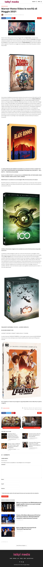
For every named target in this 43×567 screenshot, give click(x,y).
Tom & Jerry (32, 409)
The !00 (28, 409)
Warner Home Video (38, 409)
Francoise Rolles (12, 439)
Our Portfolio (30, 558)
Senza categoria (4, 6)
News (25, 558)
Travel (21, 558)
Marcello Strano (12, 449)
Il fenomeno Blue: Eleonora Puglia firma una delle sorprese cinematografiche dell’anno (35, 444)
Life (18, 558)
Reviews (14, 558)
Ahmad (28, 564)
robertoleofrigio (8, 14)
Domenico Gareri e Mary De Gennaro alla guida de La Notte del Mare (34, 435)
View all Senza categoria (20, 545)
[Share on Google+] (12, 18)
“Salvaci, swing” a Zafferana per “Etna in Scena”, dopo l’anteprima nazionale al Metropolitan (14, 445)
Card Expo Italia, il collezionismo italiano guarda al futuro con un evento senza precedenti (13, 435)
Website (3, 488)
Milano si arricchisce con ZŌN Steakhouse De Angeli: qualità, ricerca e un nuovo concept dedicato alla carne (28, 504)
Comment (3, 464)
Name (2, 479)
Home (11, 558)
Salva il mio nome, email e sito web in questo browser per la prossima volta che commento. (20, 493)
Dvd (25, 409)
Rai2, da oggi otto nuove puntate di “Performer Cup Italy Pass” (26, 528)
